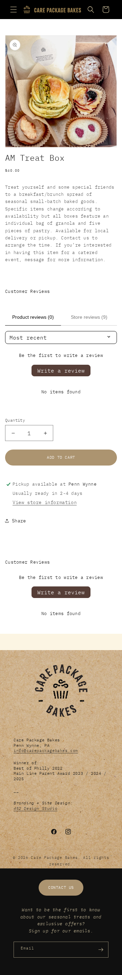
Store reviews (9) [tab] (89, 317)
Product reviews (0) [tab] (33, 317)
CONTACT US (61, 887)
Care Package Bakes (54, 857)
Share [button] (19, 521)
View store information (45, 502)
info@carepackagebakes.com (46, 750)
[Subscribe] (100, 950)
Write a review (61, 370)
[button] (13, 9)
